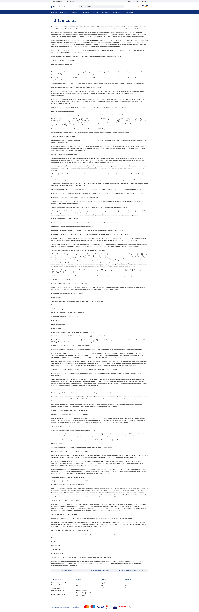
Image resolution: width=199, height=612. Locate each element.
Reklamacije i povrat (81, 590)
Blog (137, 1)
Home (52, 17)
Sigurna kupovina (68, 570)
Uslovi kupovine (80, 588)
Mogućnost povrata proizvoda (101, 570)
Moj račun (103, 583)
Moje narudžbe (105, 585)
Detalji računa (104, 588)
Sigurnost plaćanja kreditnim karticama (86, 593)
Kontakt (144, 1)
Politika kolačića (80, 595)
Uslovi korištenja (80, 583)
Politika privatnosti (81, 585)
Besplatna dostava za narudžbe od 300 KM (133, 570)
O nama (130, 1)
